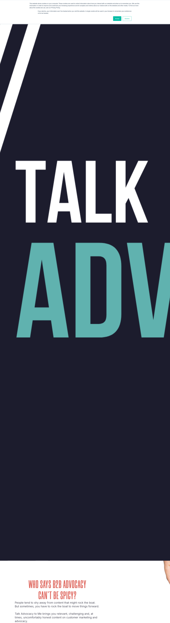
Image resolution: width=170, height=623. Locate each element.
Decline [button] (127, 19)
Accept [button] (117, 19)
